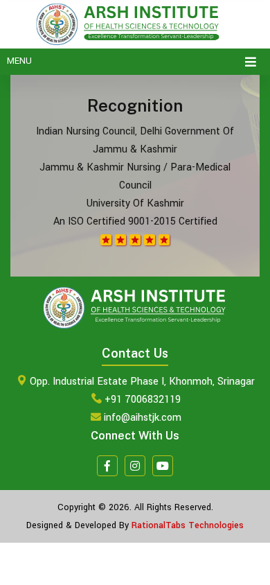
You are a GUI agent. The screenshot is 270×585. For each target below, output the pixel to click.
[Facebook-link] (107, 465)
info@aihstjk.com (142, 417)
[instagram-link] (135, 465)
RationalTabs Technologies (188, 525)
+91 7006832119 (143, 399)
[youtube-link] (162, 465)
